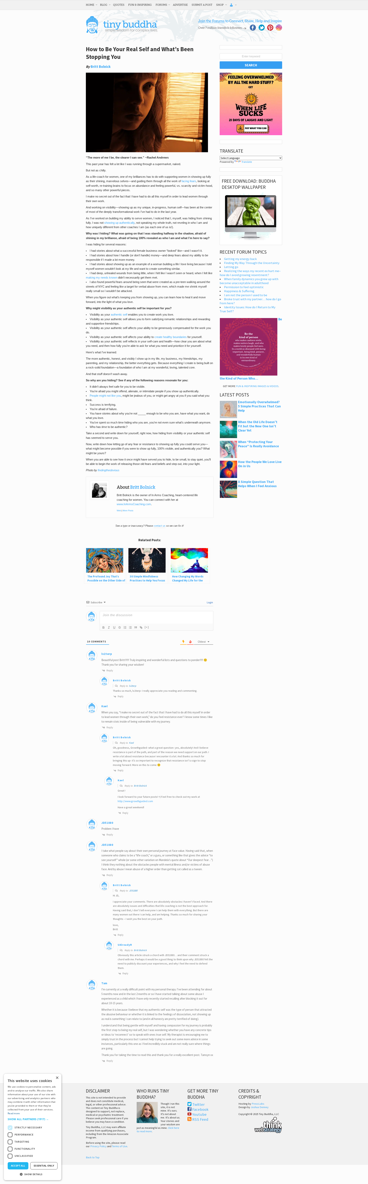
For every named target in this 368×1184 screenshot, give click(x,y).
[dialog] (32, 1127)
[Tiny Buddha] (122, 32)
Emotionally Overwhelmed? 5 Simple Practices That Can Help (259, 406)
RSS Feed (200, 1119)
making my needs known (101, 277)
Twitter (198, 1104)
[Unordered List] (130, 627)
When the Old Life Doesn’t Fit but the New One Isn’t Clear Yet (257, 426)
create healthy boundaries (170, 337)
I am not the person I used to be (245, 295)
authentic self (119, 314)
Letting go (231, 267)
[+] (147, 627)
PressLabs (258, 1103)
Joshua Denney (260, 1107)
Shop (220, 5)
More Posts (128, 510)
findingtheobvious (108, 470)
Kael (104, 706)
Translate (247, 162)
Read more (14, 1113)
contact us (159, 525)
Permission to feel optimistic (244, 287)
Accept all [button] (18, 1165)
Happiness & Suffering (239, 291)
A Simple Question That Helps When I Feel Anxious (257, 484)
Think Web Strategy (260, 1124)
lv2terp (132, 685)
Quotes (118, 5)
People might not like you (105, 395)
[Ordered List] (125, 627)
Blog (103, 5)
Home (90, 5)
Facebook (200, 1109)
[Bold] (103, 627)
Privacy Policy (98, 1146)
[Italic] (109, 627)
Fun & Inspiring (140, 5)
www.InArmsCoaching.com (134, 504)
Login (209, 602)
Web (119, 510)
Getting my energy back (240, 259)
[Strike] (119, 627)
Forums (161, 5)
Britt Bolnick (101, 66)
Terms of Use (119, 1146)
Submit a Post (202, 5)
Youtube (199, 1114)
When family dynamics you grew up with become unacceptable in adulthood (249, 281)
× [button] (57, 1077)
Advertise (180, 5)
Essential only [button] (44, 1165)
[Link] (141, 627)
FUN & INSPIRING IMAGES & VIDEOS (257, 386)
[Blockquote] (135, 627)
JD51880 (133, 890)
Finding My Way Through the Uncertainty (251, 263)
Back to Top (92, 1157)
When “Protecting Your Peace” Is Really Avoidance (258, 444)
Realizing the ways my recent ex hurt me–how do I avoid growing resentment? (250, 273)
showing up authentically (119, 222)
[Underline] (114, 627)
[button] (33, 1119)
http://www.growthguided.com (135, 801)
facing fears (189, 181)
